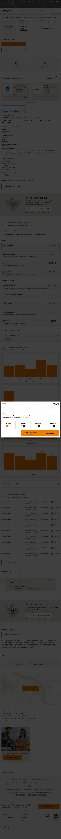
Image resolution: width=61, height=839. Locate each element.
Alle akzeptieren (50, 433)
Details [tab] (30, 408)
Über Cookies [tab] (50, 408)
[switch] (23, 426)
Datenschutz (25, 417)
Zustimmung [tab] (10, 408)
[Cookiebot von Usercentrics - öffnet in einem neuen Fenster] (52, 404)
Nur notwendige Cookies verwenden (30, 433)
